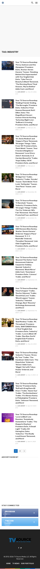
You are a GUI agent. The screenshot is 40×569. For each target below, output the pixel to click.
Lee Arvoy (21, 92)
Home (8, 563)
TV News (15, 563)
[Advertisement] (20, 30)
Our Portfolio (27, 563)
